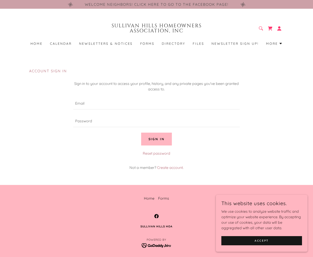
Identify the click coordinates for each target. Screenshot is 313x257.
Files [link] (198, 44)
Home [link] (36, 44)
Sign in (156, 139)
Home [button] (149, 198)
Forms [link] (147, 44)
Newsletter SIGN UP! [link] (235, 44)
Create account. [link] (170, 167)
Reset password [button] (156, 153)
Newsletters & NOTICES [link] (106, 44)
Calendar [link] (61, 44)
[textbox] (156, 103)
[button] (279, 28)
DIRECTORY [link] (173, 44)
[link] (157, 31)
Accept (262, 240)
